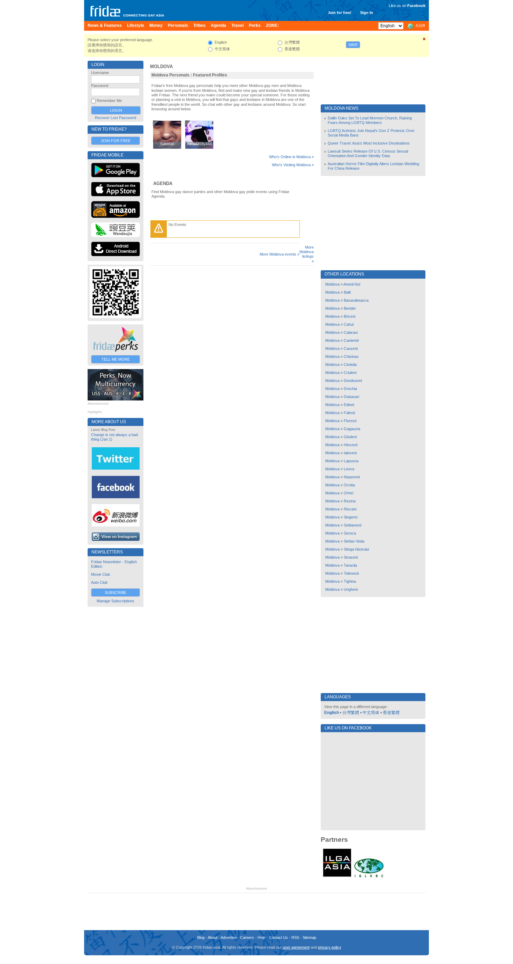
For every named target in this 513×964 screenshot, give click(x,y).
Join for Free (116, 141)
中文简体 (371, 712)
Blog (201, 937)
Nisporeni (352, 477)
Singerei (350, 517)
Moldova (161, 66)
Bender (350, 308)
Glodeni (350, 437)
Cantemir (351, 340)
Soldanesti (352, 525)
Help (261, 937)
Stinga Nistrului (356, 549)
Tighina (350, 581)
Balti (347, 292)
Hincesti (350, 445)
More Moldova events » (279, 254)
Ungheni (351, 589)
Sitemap (309, 937)
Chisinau (351, 356)
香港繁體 (391, 712)
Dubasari (351, 397)
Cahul (349, 324)
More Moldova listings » (306, 254)
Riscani (350, 509)
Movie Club (100, 574)
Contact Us (278, 937)
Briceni (349, 316)
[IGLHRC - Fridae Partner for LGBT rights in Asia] (369, 877)
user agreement (296, 947)
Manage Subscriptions (115, 601)
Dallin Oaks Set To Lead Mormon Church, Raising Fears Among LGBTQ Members (370, 120)
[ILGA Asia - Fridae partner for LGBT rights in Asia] (337, 877)
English (331, 712)
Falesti (349, 413)
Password (99, 85)
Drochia (350, 389)
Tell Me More (116, 359)
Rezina (350, 501)
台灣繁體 (350, 712)
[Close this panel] (424, 40)
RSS (295, 937)
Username (100, 73)
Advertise (229, 937)
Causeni (351, 348)
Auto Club (99, 582)
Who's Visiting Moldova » (293, 165)
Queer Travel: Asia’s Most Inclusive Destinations (369, 143)
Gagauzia (352, 429)
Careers (247, 937)
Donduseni (353, 380)
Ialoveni (350, 453)
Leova (349, 469)
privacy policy (329, 947)
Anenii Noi (351, 284)
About (212, 937)
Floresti (350, 421)
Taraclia (350, 565)
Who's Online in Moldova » (291, 157)
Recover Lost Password (115, 118)
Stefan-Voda (354, 541)
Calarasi (351, 332)
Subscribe (115, 592)
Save (353, 45)
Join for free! (339, 12)
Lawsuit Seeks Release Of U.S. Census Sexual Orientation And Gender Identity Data (368, 153)
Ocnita (349, 485)
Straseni (351, 557)
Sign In (366, 12)
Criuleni (350, 372)
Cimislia (350, 364)
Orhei (348, 493)
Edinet (349, 405)
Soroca (350, 533)
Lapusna (351, 461)
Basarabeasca (356, 300)
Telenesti (351, 573)
